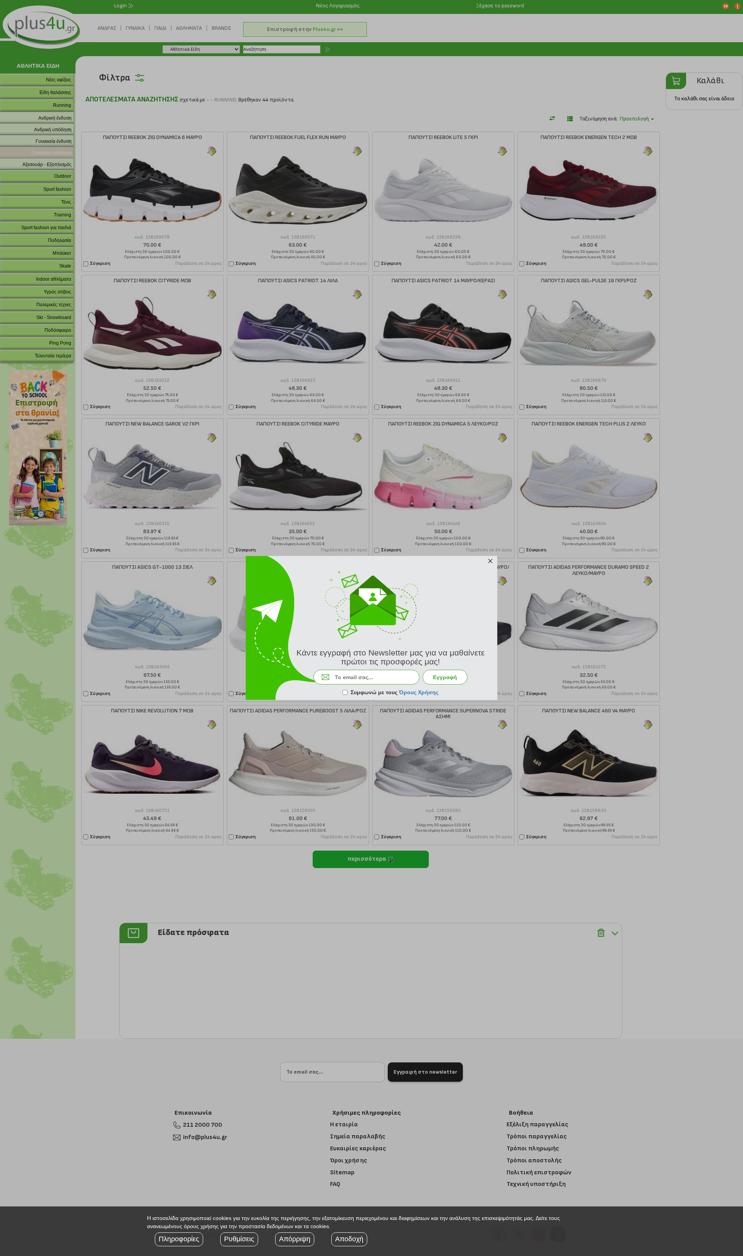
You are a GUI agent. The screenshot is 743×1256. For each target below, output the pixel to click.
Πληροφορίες (179, 1239)
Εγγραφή (445, 677)
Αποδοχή (349, 1239)
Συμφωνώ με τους (394, 692)
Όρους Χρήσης (418, 692)
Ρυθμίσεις (239, 1239)
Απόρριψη (294, 1239)
